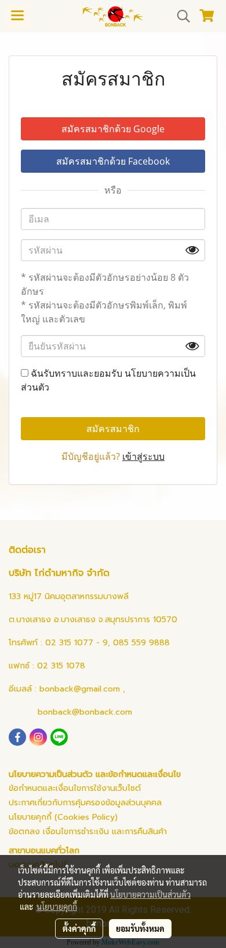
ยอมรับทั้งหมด (140, 928)
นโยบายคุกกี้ (57, 906)
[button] (179, 16)
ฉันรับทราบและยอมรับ (108, 380)
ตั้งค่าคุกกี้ (79, 928)
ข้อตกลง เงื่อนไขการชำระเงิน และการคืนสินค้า (88, 832)
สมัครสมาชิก (113, 428)
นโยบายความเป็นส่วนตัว (150, 894)
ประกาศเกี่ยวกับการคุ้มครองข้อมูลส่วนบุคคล (85, 803)
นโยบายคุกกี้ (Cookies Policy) (63, 817)
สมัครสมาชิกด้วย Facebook (113, 161)
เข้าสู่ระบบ (143, 456)
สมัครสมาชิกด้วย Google (113, 128)
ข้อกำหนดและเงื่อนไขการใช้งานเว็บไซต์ (75, 788)
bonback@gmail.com (79, 689)
